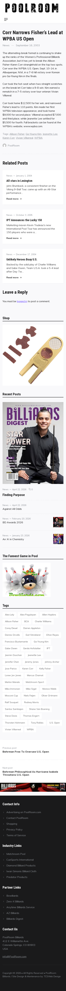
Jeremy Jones (32, 661)
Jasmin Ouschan (13, 655)
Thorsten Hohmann (15, 722)
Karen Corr (9, 137)
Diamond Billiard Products (21, 865)
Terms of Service (16, 835)
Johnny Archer (52, 661)
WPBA (38, 137)
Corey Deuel (11, 628)
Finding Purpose (14, 495)
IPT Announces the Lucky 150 (24, 220)
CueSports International (20, 859)
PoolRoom (14, 145)
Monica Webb (49, 688)
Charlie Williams (43, 621)
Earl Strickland (33, 634)
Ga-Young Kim (33, 134)
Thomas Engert (31, 715)
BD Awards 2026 (13, 522)
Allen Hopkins (49, 614)
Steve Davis (11, 715)
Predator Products (16, 877)
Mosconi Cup (11, 695)
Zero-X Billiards (15, 901)
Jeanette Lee (50, 134)
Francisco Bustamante (16, 641)
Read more (13, 198)
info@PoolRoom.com (14, 956)
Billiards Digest (14, 918)
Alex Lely (9, 614)
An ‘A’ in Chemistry (13, 539)
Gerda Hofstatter (32, 648)
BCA (26, 621)
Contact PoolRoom (17, 818)
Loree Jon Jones (13, 675)
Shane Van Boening (39, 709)
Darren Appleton (31, 628)
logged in (22, 301)
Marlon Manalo (12, 682)
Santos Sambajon (14, 709)
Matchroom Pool (15, 853)
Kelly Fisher (45, 668)
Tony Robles (37, 722)
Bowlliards (12, 895)
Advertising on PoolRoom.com (23, 812)
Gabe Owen (11, 648)
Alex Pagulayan (28, 614)
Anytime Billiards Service (20, 907)
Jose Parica (10, 668)
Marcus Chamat (35, 675)
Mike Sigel (31, 688)
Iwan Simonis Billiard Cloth (21, 871)
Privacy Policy (14, 829)
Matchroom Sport (35, 682)
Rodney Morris (31, 702)
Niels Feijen (29, 695)
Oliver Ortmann (49, 695)
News (6, 45)
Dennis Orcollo (12, 634)
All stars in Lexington (19, 180)
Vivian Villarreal (24, 137)
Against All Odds (12, 508)
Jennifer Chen (12, 661)
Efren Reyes (52, 634)
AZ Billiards (12, 913)
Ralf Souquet (11, 702)
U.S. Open (55, 722)
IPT (48, 648)
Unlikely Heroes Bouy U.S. (21, 259)
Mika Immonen (12, 688)
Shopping (11, 823)
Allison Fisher (17, 134)
